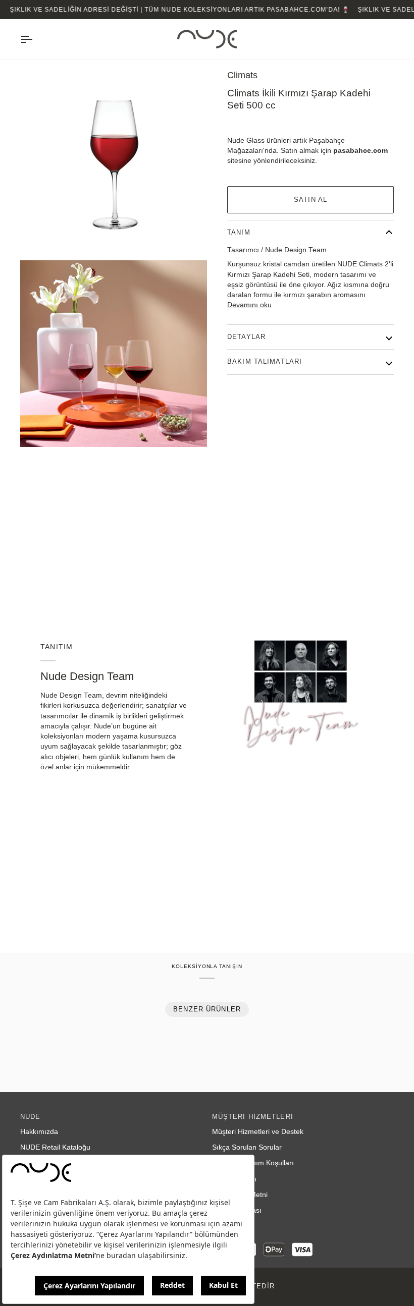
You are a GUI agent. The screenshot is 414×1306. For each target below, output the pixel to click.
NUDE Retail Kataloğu (55, 1147)
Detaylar (246, 336)
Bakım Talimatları (264, 361)
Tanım (238, 232)
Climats (242, 75)
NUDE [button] (30, 1116)
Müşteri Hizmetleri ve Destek (257, 1131)
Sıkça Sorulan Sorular (247, 1147)
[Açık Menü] (35, 39)
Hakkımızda (39, 1131)
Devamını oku (249, 305)
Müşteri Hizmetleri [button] (252, 1116)
